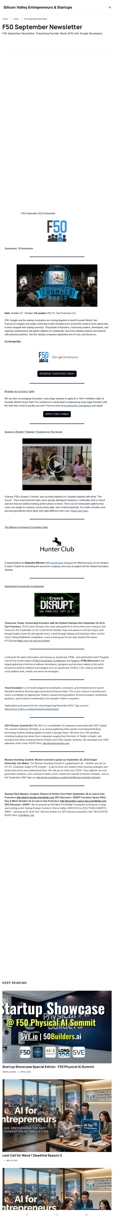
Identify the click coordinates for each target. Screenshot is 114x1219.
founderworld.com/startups (77, 405)
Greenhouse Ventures (61, 563)
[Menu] (110, 7)
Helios (89, 563)
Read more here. (79, 511)
